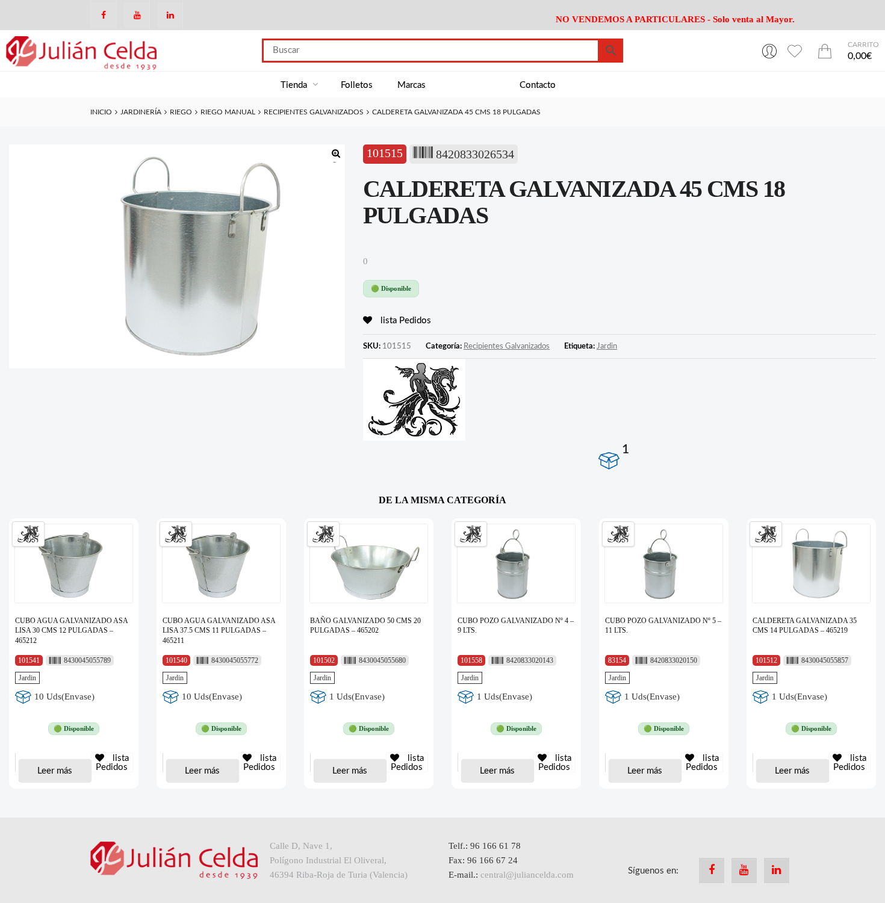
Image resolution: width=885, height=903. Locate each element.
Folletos (357, 85)
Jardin (607, 346)
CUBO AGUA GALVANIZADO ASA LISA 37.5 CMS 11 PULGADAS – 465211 (219, 630)
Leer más (54, 770)
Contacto (538, 85)
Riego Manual (227, 112)
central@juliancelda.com (527, 875)
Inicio (101, 112)
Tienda (295, 85)
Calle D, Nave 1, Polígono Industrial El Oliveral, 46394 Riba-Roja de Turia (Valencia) (339, 860)
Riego (181, 112)
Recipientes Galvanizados (314, 112)
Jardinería (140, 112)
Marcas (411, 85)
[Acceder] (769, 51)
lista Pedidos (404, 320)
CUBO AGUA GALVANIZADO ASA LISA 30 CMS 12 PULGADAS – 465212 (71, 630)
